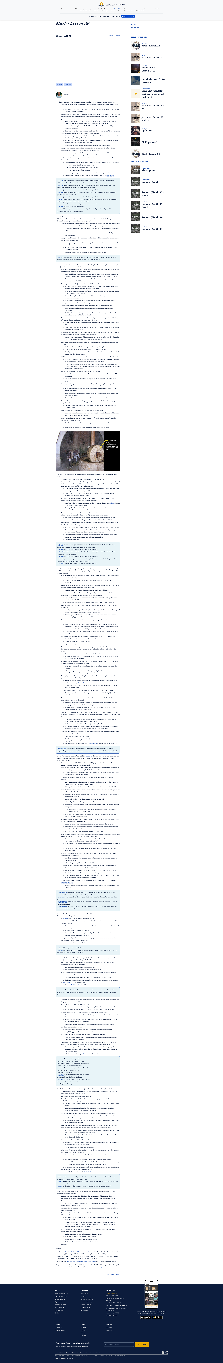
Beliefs (83, 1330)
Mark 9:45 (60, 192)
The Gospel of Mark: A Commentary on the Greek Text (81, 1252)
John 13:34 (60, 1181)
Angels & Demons (86, 1304)
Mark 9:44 (60, 190)
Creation (83, 1296)
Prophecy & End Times (87, 1299)
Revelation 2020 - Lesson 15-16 (151, 69)
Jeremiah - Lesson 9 (152, 57)
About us (83, 1327)
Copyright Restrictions (72, 1352)
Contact (109, 1324)
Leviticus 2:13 (66, 982)
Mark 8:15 (112, 503)
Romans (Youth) (150, 182)
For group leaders (60, 1330)
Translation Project (111, 1316)
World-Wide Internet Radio (113, 1303)
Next (118, 36)
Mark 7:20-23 (77, 598)
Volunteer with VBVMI (112, 1313)
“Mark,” (71, 1256)
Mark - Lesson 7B (151, 45)
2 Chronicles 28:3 (92, 743)
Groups (58, 1324)
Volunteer (109, 1330)
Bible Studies (146, 168)
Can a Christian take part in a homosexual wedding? (153, 94)
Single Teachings (60, 1299)
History (83, 1333)
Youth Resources (60, 1307)
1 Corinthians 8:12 (62, 901)
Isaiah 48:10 (61, 1074)
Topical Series (59, 1302)
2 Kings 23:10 (89, 756)
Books (57, 1313)
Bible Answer (146, 88)
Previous (110, 36)
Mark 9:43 (60, 185)
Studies (58, 1290)
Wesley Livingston (69, 96)
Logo (145, 1317)
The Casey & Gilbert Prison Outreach (116, 1305)
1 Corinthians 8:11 (62, 897)
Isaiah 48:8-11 (87, 1054)
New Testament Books (61, 1293)
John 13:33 (60, 1177)
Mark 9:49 (60, 206)
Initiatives (110, 1290)
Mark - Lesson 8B (151, 153)
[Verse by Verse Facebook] (163, 1352)
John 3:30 (66, 918)
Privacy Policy (83, 1352)
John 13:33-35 (87, 1172)
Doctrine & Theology (86, 1302)
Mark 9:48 (60, 204)
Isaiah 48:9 (60, 1068)
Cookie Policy (117, 9)
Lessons (144, 43)
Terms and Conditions (95, 1352)
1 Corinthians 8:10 (62, 892)
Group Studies (59, 1310)
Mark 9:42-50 (110, 175)
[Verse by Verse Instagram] (167, 1352)
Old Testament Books (61, 1296)
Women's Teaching (60, 1304)
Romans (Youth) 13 (152, 229)
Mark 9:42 (60, 180)
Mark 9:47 (60, 199)
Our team (83, 1335)
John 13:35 (60, 1186)
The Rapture (148, 170)
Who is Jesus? (85, 1293)
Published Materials (112, 1295)
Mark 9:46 (60, 197)
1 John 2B (147, 130)
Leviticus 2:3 (109, 1007)
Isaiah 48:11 (60, 1079)
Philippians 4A (150, 142)
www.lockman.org (97, 1267)
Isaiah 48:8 (60, 1059)
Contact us (109, 1327)
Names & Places (85, 1307)
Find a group (58, 1327)
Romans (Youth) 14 (152, 217)
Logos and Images (60, 1352)
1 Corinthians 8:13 (62, 906)
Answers (84, 1290)
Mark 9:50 (60, 209)
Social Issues (84, 1310)
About (83, 1324)
